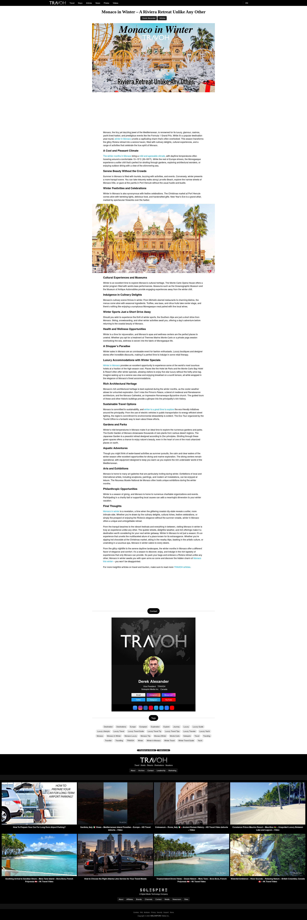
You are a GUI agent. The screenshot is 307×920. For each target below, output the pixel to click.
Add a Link (163, 750)
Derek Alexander (149, 18)
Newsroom (177, 899)
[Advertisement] (153, 111)
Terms (172, 912)
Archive (141, 770)
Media (167, 899)
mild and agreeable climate (152, 155)
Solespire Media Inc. (150, 689)
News (98, 3)
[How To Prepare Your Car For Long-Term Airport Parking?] (39, 823)
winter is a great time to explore (159, 409)
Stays (80, 3)
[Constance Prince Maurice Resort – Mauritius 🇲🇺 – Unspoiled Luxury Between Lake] (267, 823)
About (133, 770)
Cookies (136, 912)
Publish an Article (146, 750)
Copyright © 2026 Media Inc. (153, 916)
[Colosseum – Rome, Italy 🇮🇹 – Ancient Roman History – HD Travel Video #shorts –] (191, 823)
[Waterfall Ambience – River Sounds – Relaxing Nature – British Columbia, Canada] (267, 875)
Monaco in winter (111, 511)
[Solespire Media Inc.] (153, 890)
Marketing (172, 770)
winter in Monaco (123, 138)
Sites (186, 899)
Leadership (161, 770)
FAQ (141, 912)
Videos (115, 3)
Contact (151, 770)
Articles (89, 3)
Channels (148, 899)
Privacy (153, 912)
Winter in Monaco (111, 365)
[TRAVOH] (153, 760)
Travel (72, 3)
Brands (139, 899)
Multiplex (147, 912)
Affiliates (129, 899)
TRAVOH (161, 686)
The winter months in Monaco (117, 155)
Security (159, 912)
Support (166, 912)
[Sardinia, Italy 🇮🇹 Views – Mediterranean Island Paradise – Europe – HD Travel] (115, 823)
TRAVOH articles (182, 566)
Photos (106, 3)
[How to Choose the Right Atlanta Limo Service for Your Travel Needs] (115, 875)
